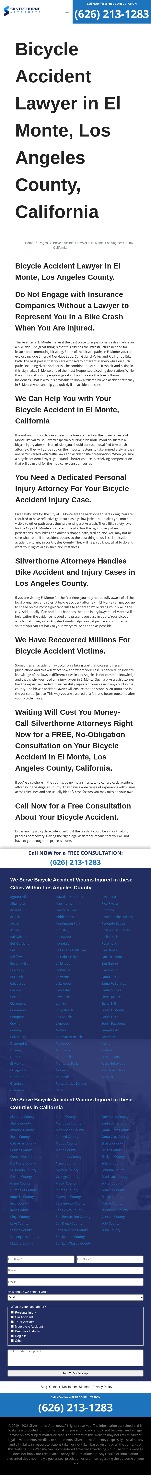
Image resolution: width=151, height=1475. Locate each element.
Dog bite (21, 1336)
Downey (16, 1050)
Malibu (61, 1030)
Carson (15, 990)
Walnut (106, 1050)
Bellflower (17, 957)
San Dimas (109, 950)
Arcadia (15, 910)
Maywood (63, 1043)
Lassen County (21, 1230)
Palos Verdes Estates (71, 1083)
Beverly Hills (19, 963)
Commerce (18, 1010)
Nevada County (67, 1170)
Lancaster (63, 990)
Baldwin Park (19, 937)
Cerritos (16, 997)
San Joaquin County (70, 1237)
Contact (54, 1387)
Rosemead (109, 943)
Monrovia (63, 1050)
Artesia (15, 917)
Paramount (64, 1090)
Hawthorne (64, 903)
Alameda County (22, 1116)
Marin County (66, 1116)
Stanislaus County (114, 1177)
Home (29, 243)
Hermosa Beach (67, 910)
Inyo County (19, 1203)
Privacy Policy (102, 1387)
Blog (44, 1387)
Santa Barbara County (117, 1123)
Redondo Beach (113, 923)
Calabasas (17, 983)
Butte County (20, 1136)
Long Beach (64, 1010)
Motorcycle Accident (29, 1326)
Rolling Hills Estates (115, 930)
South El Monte (112, 1010)
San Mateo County (115, 1116)
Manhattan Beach (69, 1037)
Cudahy (15, 1030)
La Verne (62, 977)
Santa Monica (111, 990)
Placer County (66, 1183)
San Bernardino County (73, 1217)
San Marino (109, 970)
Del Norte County (23, 1163)
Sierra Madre (111, 997)
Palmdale (63, 1077)
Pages (43, 243)
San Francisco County (72, 1230)
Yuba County (110, 1230)
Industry (62, 930)
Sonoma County (113, 1170)
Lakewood (63, 983)
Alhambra (17, 903)
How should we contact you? (27, 1292)
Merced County (67, 1136)
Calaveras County (23, 1143)
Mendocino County (70, 1130)
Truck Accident (25, 1322)
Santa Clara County (115, 1130)
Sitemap (84, 1387)
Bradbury (17, 970)
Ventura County (113, 1217)
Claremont (18, 1003)
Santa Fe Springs (113, 983)
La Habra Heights (68, 957)
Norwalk (62, 1070)
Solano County (112, 1163)
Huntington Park (68, 923)
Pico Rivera (109, 903)
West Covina (110, 1057)
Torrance (108, 1037)
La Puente (63, 970)
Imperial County (22, 1197)
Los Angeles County (24, 1237)
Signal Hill (108, 1003)
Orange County (67, 1177)
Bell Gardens (19, 943)
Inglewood (63, 937)
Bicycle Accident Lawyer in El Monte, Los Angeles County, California (93, 245)
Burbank (16, 977)
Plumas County (67, 1190)
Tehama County (113, 1190)
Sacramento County (70, 1203)
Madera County (21, 1243)
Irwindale (62, 943)
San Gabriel (110, 963)
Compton (17, 1017)
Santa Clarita (110, 977)
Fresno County (21, 1177)
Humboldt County (23, 1190)
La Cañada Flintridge (71, 950)
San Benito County (69, 1210)
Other (19, 1340)
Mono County (66, 1150)
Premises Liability (27, 1331)
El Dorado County (23, 1170)
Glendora (17, 1090)
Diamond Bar (20, 1043)
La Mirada (63, 963)
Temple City (110, 1030)
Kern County (19, 1210)
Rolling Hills (110, 937)
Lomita (61, 1003)
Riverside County (68, 1197)
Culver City (18, 1037)
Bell (13, 950)
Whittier (107, 1077)
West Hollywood (113, 1063)
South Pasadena (113, 1023)
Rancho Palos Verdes (117, 917)
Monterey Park (67, 1063)
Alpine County (20, 1123)
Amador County (22, 1130)
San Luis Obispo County (73, 1243)
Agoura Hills (19, 897)
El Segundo (18, 1070)
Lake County (19, 1223)
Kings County (20, 1217)
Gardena (16, 1077)
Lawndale (63, 997)
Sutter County (111, 1183)
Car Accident (24, 1317)
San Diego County (69, 1223)
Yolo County (110, 1223)
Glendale (16, 1083)
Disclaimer (69, 1387)
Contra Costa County (25, 1157)
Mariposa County (68, 1123)
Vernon (106, 1043)
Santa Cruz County (115, 1136)
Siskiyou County (113, 1157)
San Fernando (111, 957)
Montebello (64, 1057)
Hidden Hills (65, 917)
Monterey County (69, 1157)
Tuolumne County (114, 1210)
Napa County (65, 1163)
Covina (15, 1023)
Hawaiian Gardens (69, 897)
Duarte (15, 1057)
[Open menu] (67, 12)
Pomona (107, 910)
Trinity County (111, 1197)
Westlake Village (113, 1070)
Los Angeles (64, 1017)
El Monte (16, 1063)
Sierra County (111, 1150)
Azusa (14, 930)
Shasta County (112, 1143)
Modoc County (66, 1143)
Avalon (15, 923)
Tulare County (111, 1203)
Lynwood (62, 1023)
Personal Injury (25, 1312)
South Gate (109, 1017)
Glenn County (20, 1183)
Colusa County (21, 1150)
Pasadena (108, 897)
